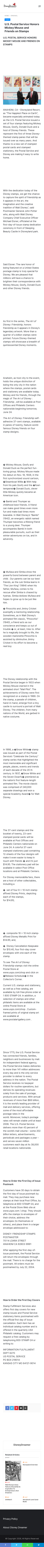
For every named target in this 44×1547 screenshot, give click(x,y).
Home (7, 15)
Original (14, 15)
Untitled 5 (8, 1499)
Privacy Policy (10, 1519)
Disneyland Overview (30, 1465)
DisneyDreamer (22, 1444)
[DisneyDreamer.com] (10, 6)
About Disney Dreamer (15, 1527)
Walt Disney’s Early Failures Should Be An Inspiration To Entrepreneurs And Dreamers (12, 1489)
